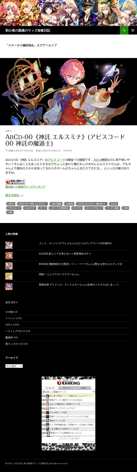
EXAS (114, 204)
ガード (43, 208)
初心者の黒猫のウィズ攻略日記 (27, 30)
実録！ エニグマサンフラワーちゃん (59, 274)
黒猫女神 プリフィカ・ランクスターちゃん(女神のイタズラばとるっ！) (78, 284)
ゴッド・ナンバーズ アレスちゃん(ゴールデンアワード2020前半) (75, 243)
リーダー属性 (113, 208)
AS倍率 (69, 204)
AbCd (97, 159)
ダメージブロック (94, 208)
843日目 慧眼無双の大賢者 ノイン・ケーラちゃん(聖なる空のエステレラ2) (80, 263)
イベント (10, 318)
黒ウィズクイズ (14, 343)
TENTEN (67, 151)
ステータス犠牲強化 (59, 208)
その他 (9, 311)
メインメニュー (132, 30)
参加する (90, 442)
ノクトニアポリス (15, 330)
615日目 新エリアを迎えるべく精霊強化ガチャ (65, 253)
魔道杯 (9, 337)
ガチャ (8, 131)
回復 (10, 212)
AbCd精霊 (56, 204)
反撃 (126, 208)
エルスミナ (30, 208)
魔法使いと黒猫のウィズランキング (25, 186)
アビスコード (56, 159)
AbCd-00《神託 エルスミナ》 (33, 204)
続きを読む (14, 195)
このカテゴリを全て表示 (68, 438)
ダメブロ (77, 208)
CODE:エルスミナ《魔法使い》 (92, 204)
